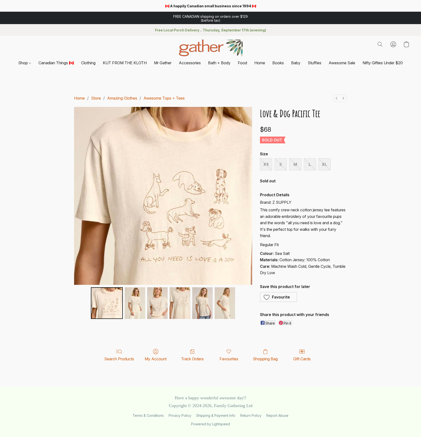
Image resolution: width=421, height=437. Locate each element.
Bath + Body (219, 62)
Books (278, 62)
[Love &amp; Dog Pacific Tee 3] (180, 303)
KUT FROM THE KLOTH (125, 62)
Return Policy (250, 415)
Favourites (229, 358)
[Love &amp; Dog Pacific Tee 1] (135, 303)
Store (96, 98)
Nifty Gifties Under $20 (383, 62)
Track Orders (192, 358)
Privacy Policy (180, 415)
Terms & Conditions (148, 415)
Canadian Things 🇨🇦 (56, 62)
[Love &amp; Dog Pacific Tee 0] (107, 303)
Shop (23, 62)
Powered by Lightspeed (210, 424)
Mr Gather (163, 62)
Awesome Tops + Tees (164, 98)
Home (259, 62)
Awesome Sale (342, 62)
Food (242, 62)
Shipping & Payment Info (215, 415)
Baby (295, 62)
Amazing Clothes (122, 98)
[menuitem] (336, 98)
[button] (210, 18)
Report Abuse (277, 415)
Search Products (119, 358)
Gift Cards (302, 358)
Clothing (88, 62)
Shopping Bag (265, 358)
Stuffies (314, 62)
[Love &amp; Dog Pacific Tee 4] (202, 303)
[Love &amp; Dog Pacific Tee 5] (225, 303)
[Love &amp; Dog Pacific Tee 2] (157, 303)
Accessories (190, 62)
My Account (156, 358)
